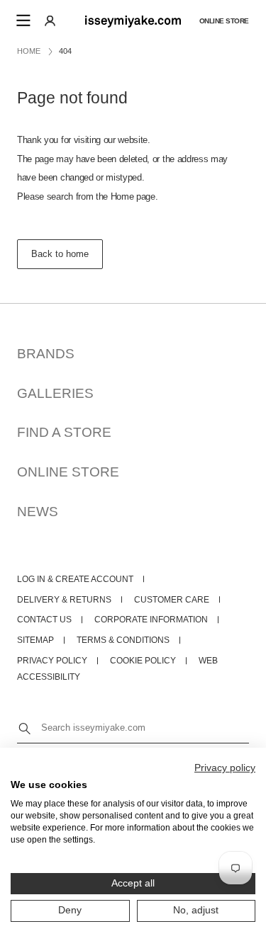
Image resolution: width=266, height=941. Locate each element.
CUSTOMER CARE (171, 599)
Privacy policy (224, 768)
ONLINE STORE (68, 471)
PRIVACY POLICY (52, 660)
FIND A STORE (64, 432)
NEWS (37, 511)
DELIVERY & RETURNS (64, 599)
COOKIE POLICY (143, 660)
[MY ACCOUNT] (50, 20)
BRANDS (45, 353)
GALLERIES (55, 393)
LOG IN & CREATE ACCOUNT (75, 579)
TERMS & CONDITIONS (123, 640)
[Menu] (22, 20)
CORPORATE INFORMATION (151, 619)
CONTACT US (44, 619)
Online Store (224, 20)
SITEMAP (35, 640)
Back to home (60, 254)
